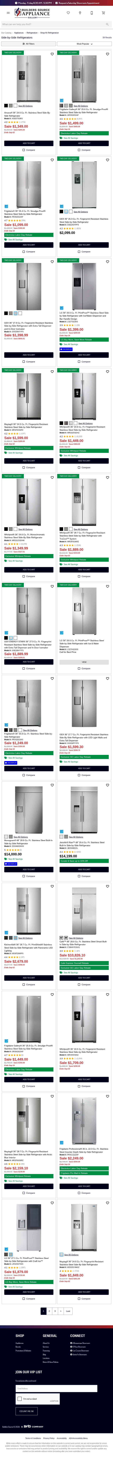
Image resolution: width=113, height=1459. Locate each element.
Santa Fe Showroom (80, 1354)
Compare (30, 150)
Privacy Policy (48, 1438)
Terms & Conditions (33, 1438)
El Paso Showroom (79, 1347)
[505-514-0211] (91, 12)
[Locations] (80, 12)
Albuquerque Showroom (81, 1343)
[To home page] (32, 13)
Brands (18, 1347)
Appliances (19, 33)
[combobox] (84, 43)
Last (68, 1311)
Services (46, 1347)
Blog (44, 1354)
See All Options (25, 106)
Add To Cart (29, 143)
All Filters (30, 44)
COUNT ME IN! (27, 1411)
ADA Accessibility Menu (78, 1438)
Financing (46, 1351)
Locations (46, 1358)
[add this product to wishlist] (52, 54)
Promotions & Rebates (23, 1351)
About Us (46, 1343)
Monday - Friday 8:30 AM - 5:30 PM (35, 3)
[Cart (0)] (103, 12)
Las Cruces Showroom (81, 1351)
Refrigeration (32, 33)
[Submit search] (107, 24)
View (84, 662)
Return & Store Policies (50, 1362)
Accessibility (62, 1438)
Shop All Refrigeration (49, 33)
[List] (68, 12)
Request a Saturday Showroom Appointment (78, 3)
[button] (8, 12)
